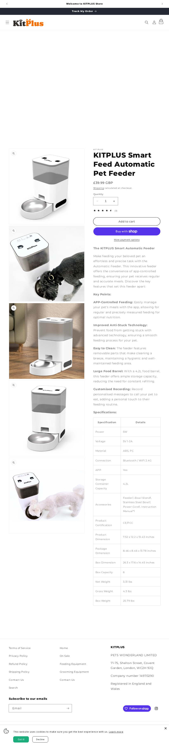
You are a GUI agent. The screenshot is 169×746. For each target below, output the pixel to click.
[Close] (165, 728)
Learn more (116, 731)
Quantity (98, 194)
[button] (7, 22)
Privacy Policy (18, 655)
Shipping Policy (19, 671)
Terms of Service (20, 648)
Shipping (98, 188)
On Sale (65, 655)
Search (13, 687)
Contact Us (16, 679)
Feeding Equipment (73, 663)
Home (64, 648)
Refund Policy (18, 663)
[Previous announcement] (7, 4)
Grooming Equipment (74, 671)
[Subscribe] (68, 708)
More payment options (127, 239)
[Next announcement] (162, 4)
